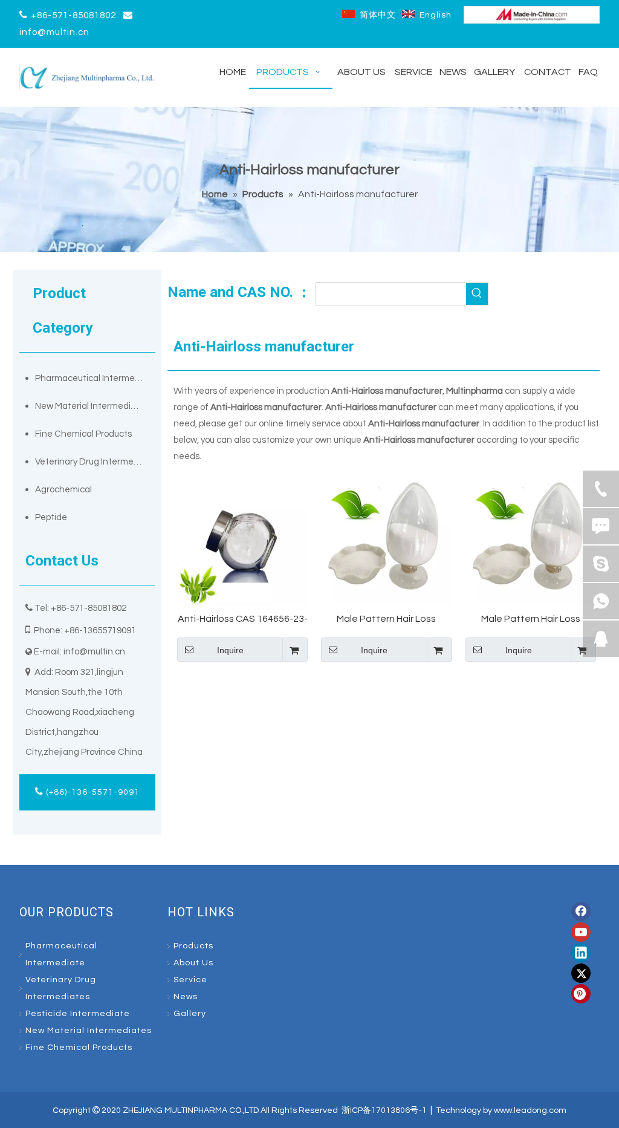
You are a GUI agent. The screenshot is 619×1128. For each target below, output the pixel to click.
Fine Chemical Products (83, 433)
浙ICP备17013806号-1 (384, 1110)
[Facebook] (581, 911)
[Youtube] (581, 932)
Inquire (230, 650)
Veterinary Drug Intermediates (95, 461)
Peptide (51, 517)
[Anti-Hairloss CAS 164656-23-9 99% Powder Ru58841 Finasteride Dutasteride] (242, 539)
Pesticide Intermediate (77, 1013)
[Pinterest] (581, 993)
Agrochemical (63, 489)
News (185, 997)
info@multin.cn (54, 32)
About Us (193, 963)
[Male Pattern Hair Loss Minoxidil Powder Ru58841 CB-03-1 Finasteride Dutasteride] (530, 539)
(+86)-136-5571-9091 (92, 792)
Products (193, 946)
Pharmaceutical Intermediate (95, 378)
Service (190, 980)
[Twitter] (581, 973)
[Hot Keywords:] (477, 294)
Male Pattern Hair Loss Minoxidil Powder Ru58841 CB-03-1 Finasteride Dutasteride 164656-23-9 (386, 619)
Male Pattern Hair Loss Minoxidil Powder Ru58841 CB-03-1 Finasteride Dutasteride (531, 619)
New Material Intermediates (92, 406)
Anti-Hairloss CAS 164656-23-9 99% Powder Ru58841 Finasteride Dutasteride (243, 619)
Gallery (189, 1013)
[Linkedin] (581, 952)
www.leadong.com (530, 1110)
